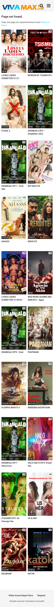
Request (41, 595)
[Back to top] (49, 601)
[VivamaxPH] (23, 7)
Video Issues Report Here (21, 595)
